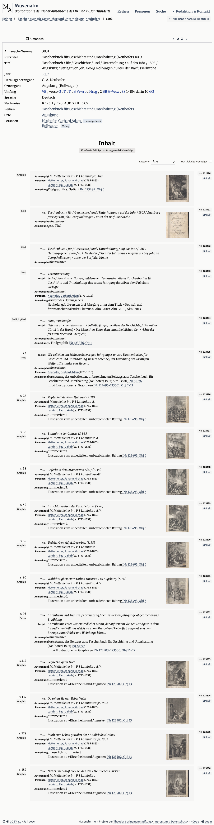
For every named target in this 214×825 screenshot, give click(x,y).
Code (195, 822)
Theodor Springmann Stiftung (132, 822)
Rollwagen (50, 126)
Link (205, 178)
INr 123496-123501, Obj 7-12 (113, 385)
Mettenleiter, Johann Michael (66, 180)
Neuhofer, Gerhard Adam (62, 121)
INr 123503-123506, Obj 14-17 (114, 650)
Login (208, 822)
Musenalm (26, 6)
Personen (142, 11)
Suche (161, 11)
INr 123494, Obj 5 (92, 189)
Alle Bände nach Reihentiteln (190, 19)
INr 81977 (78, 646)
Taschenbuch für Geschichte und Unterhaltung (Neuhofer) (59, 18)
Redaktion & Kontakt (193, 11)
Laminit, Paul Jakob (60, 185)
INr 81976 (135, 381)
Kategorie (144, 161)
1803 (45, 74)
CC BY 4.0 (15, 822)
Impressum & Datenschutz (170, 822)
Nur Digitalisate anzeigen (194, 161)
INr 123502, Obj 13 (119, 684)
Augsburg (50, 115)
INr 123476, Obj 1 (80, 343)
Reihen (123, 11)
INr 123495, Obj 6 (134, 419)
